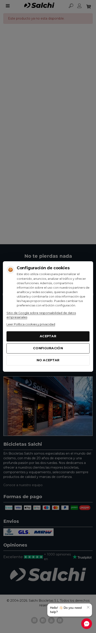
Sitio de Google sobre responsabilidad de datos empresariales (41, 315)
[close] (88, 607)
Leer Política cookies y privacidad (30, 324)
